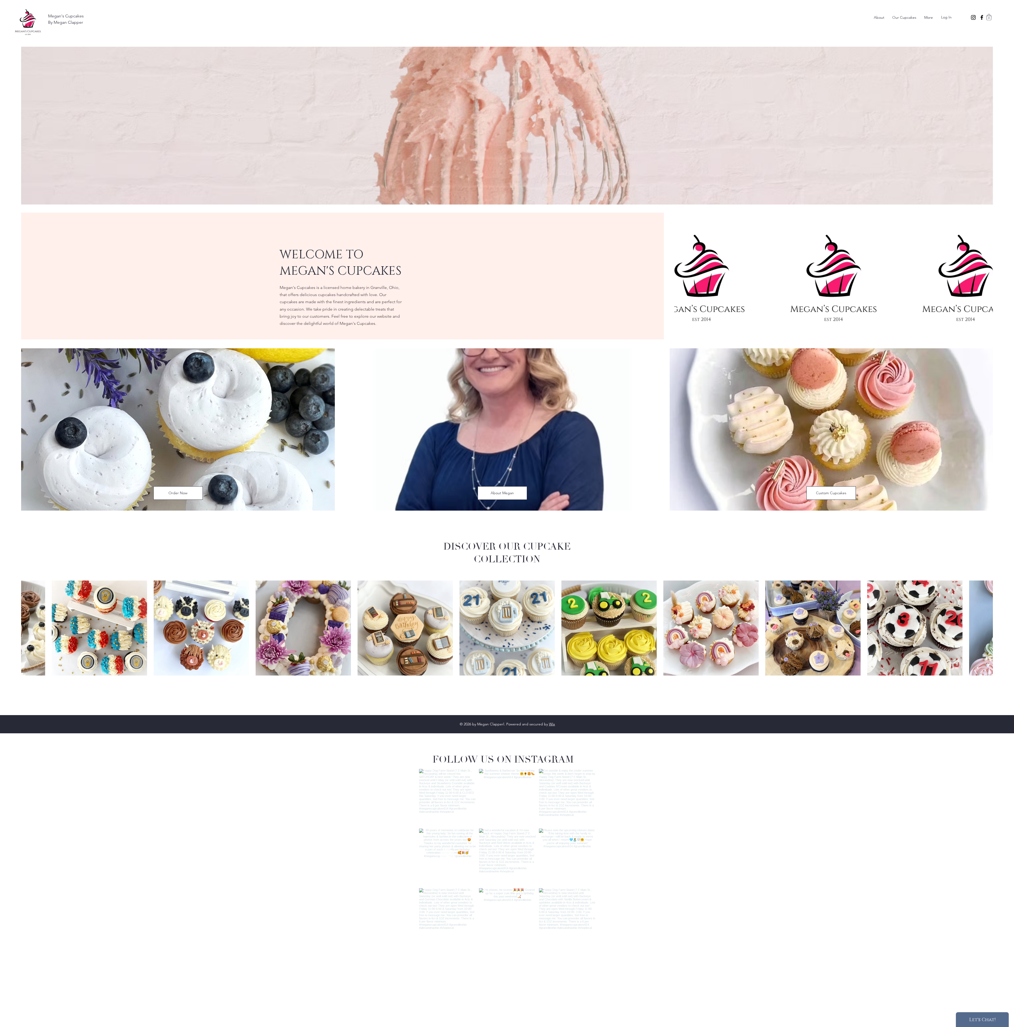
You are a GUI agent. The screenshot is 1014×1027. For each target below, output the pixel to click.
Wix (552, 724)
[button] (989, 17)
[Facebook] (982, 17)
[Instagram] (973, 17)
